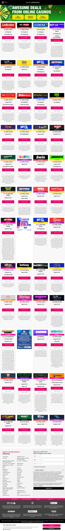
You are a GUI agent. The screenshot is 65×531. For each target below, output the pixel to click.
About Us (38, 499)
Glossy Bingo (5, 490)
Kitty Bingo (19, 486)
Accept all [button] (51, 525)
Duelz (4, 477)
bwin (4, 467)
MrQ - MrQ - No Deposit (22, 460)
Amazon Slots (20, 483)
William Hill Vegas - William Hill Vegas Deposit (23, 459)
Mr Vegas (5, 486)
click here (50, 484)
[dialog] (32, 527)
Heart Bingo (19, 470)
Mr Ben (18, 484)
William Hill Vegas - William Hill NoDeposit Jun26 (8, 461)
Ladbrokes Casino (21, 456)
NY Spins (19, 475)
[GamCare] (53, 503)
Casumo (19, 467)
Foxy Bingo (5, 469)
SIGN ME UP (49, 488)
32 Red (18, 478)
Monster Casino (6, 495)
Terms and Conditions (26, 499)
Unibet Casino (6, 478)
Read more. (34, 528)
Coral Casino (5, 456)
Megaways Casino (21, 490)
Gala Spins (19, 469)
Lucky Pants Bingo (21, 487)
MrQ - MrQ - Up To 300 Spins (9, 463)
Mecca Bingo (5, 474)
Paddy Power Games (7, 481)
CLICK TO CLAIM (8, 37)
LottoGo (18, 481)
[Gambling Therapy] (53, 511)
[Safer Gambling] (11, 503)
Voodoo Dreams (20, 477)
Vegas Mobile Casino (21, 492)
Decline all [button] (51, 528)
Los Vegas (5, 493)
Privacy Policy (14, 499)
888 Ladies (5, 483)
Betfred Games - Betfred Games (8, 465)
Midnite (4, 475)
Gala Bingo (5, 470)
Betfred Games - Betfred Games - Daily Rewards (8, 488)
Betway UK (5, 492)
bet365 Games (20, 463)
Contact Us (50, 499)
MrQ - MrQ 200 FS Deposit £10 (23, 495)
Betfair (18, 480)
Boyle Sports (19, 465)
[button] (22, 529)
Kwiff (18, 493)
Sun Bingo (5, 458)
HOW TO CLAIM (8, 40)
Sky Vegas (5, 480)
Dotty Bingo (5, 484)
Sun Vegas (19, 472)
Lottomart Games (6, 472)
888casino (19, 474)
